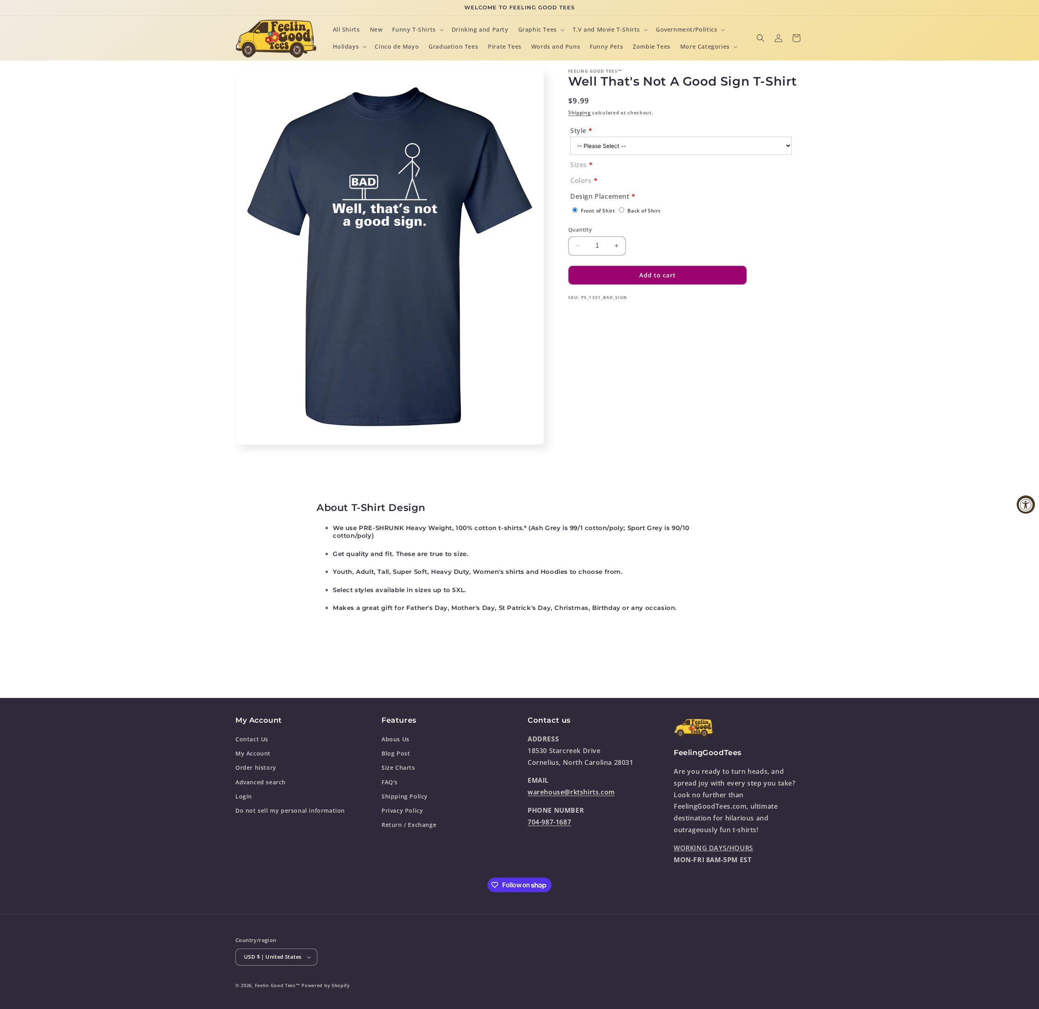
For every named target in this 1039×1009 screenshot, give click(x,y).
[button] (416, 29)
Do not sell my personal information (290, 810)
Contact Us (251, 739)
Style (578, 130)
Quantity (580, 229)
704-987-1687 (549, 822)
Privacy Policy (402, 810)
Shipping (579, 112)
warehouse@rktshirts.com (571, 792)
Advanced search (260, 782)
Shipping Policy (405, 796)
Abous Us (396, 739)
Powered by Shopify (326, 985)
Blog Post (396, 753)
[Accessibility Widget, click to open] (1026, 505)
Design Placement (599, 196)
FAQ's (390, 782)
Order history (255, 767)
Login (243, 796)
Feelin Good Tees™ (277, 985)
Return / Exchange (409, 825)
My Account (253, 753)
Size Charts (398, 767)
